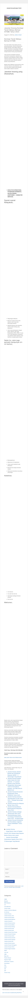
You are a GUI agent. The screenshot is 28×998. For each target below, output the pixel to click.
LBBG (5, 954)
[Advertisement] (14, 84)
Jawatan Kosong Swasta (9, 943)
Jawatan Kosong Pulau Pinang (10, 932)
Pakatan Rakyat (7, 957)
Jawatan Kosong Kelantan (9, 919)
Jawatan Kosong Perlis (9, 930)
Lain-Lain (6, 952)
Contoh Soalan (7, 908)
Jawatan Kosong (10, 829)
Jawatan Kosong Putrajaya (10, 934)
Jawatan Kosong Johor (9, 915)
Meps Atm (6, 956)
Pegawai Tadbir (7, 959)
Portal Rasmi (7, 963)
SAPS (5, 967)
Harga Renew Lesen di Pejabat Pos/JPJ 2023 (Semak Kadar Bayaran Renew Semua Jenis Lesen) (14, 833)
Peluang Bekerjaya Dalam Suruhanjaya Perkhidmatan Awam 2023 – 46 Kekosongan (15, 817)
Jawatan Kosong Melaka (9, 924)
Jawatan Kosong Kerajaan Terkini (14, 8)
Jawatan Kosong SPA (8, 941)
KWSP (5, 950)
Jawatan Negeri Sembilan (9, 948)
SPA (5, 968)
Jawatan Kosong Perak (9, 928)
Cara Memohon (7, 906)
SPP (5, 970)
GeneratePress (16, 985)
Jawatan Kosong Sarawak (9, 937)
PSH (5, 965)
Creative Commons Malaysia (10, 910)
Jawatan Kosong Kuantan (9, 923)
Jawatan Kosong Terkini (9, 946)
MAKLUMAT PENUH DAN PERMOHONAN (13, 757)
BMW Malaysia (7, 902)
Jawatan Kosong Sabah (9, 935)
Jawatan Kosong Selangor (9, 939)
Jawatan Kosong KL (8, 921)
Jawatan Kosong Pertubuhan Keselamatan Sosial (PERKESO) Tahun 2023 (15, 793)
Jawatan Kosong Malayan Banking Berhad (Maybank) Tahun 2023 (15, 808)
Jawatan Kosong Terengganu (10, 945)
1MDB (5, 899)
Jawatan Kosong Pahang (9, 926)
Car (5, 904)
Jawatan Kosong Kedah (9, 917)
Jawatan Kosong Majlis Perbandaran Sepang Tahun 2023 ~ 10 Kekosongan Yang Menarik (13, 839)
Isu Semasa (6, 912)
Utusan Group (7, 972)
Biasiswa (6, 901)
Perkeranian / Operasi (8, 961)
